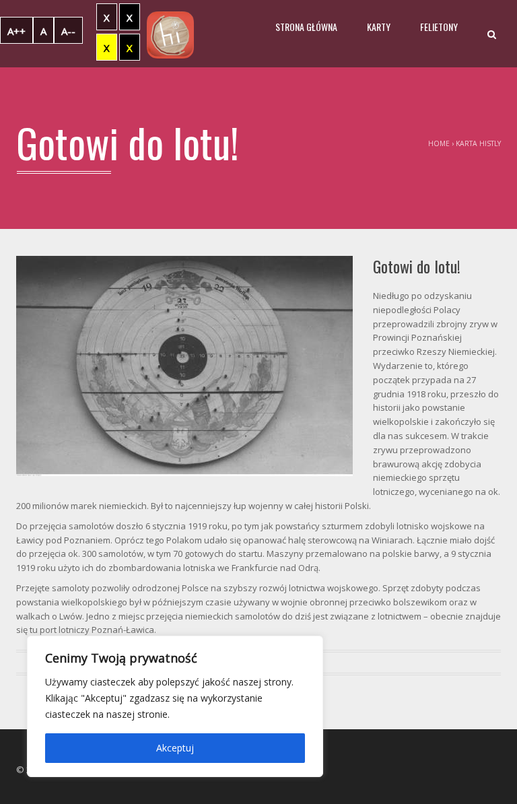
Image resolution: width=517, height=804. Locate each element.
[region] (175, 706)
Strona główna (306, 27)
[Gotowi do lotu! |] (170, 33)
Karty (378, 27)
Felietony (439, 27)
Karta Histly (478, 143)
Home (439, 143)
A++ (16, 31)
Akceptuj (175, 747)
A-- (68, 31)
